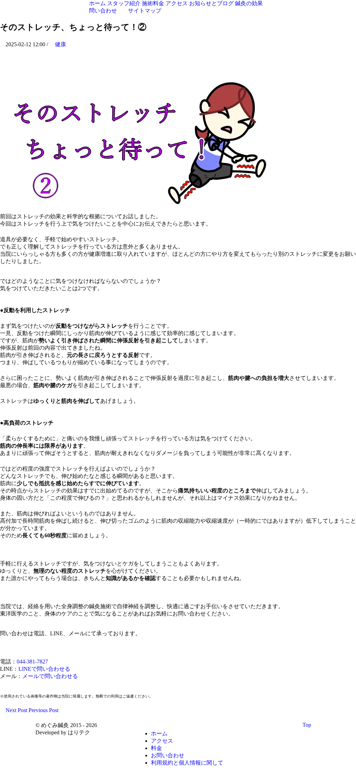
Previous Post (44, 710)
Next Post (15, 710)
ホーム (159, 733)
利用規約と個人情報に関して (187, 763)
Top (307, 725)
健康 (60, 44)
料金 (156, 748)
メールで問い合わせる (50, 676)
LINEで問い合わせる (44, 669)
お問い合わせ (167, 755)
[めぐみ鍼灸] (43, 8)
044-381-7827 (32, 661)
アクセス (162, 741)
